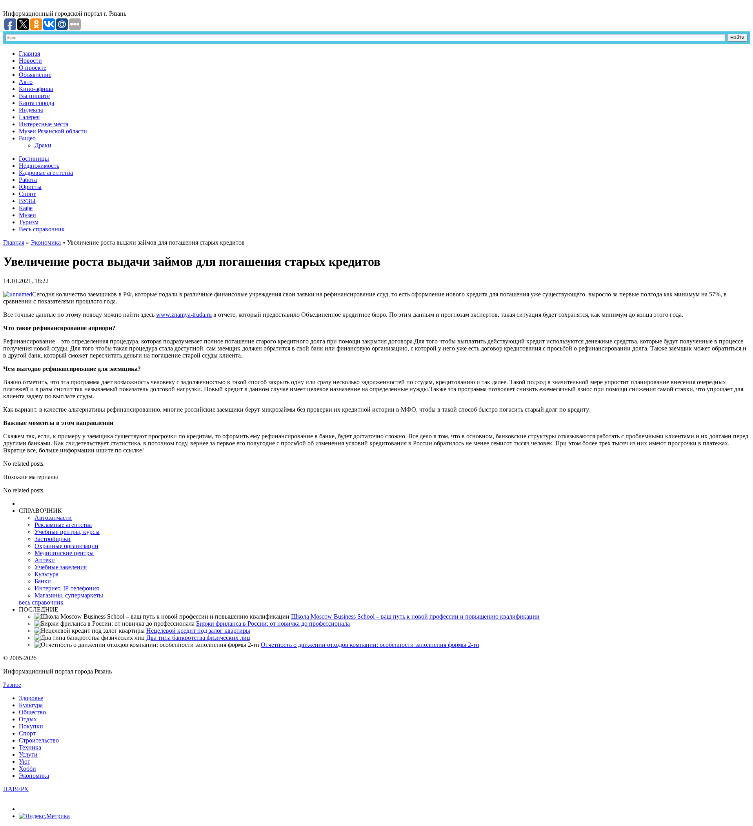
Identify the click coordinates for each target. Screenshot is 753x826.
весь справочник (41, 602)
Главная (29, 53)
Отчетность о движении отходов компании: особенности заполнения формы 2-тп (370, 644)
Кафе (26, 208)
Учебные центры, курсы (67, 531)
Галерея (29, 117)
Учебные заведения (61, 567)
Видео (27, 138)
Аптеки (45, 560)
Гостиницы (34, 158)
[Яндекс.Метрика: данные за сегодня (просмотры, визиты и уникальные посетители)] (44, 816)
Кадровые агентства (46, 172)
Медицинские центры (64, 553)
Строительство (39, 740)
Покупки (31, 726)
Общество (32, 712)
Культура (46, 574)
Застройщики (53, 539)
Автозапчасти (53, 517)
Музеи (27, 215)
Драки (43, 145)
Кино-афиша (36, 88)
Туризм (28, 222)
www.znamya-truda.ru (184, 314)
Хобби (27, 768)
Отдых (28, 719)
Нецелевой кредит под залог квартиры (198, 630)
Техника (30, 747)
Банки (43, 581)
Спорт (27, 194)
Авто (26, 81)
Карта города (36, 103)
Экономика (46, 242)
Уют (24, 761)
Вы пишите (34, 96)
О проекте (32, 67)
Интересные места (43, 124)
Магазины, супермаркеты (69, 595)
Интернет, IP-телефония (67, 588)
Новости (30, 60)
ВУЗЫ (27, 201)
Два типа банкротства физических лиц (198, 637)
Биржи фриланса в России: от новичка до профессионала (273, 623)
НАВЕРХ (16, 789)
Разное (12, 684)
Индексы (31, 110)
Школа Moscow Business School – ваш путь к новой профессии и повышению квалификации (415, 616)
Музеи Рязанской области (53, 131)
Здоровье (31, 698)
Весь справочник (42, 229)
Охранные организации (66, 546)
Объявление (35, 74)
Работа (28, 179)
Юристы (30, 186)
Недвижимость (39, 165)
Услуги (28, 754)
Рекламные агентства (63, 524)
